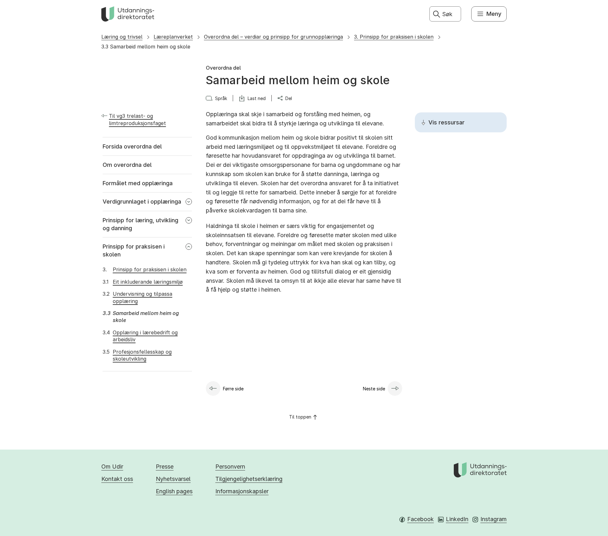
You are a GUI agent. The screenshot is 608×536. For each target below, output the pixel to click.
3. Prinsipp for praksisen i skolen (394, 37)
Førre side (233, 388)
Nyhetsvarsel (173, 479)
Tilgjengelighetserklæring (248, 479)
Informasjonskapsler (242, 491)
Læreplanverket (173, 37)
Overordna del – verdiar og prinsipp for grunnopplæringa (273, 37)
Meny (493, 13)
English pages (174, 491)
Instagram (493, 519)
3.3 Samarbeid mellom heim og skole (145, 46)
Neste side (374, 388)
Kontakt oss (117, 479)
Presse (165, 466)
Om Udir (112, 466)
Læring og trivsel (121, 37)
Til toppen (300, 416)
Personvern (230, 466)
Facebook (420, 519)
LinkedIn (457, 519)
